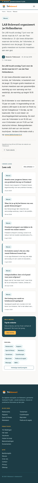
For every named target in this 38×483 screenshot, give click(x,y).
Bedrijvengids (6, 453)
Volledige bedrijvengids (19, 367)
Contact (4, 462)
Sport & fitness (9, 350)
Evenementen (6, 444)
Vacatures (5, 435)
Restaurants (9, 346)
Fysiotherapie (20, 354)
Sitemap (4, 467)
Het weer (5, 433)
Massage (8, 362)
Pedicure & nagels (20, 358)
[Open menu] (34, 6)
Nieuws (9, 11)
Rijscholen (8, 358)
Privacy (4, 464)
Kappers (18, 346)
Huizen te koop (7, 438)
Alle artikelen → (29, 167)
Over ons (5, 459)
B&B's (16, 362)
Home (3, 11)
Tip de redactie (10, 150)
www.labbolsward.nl (13, 135)
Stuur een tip (10, 332)
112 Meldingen (7, 430)
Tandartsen (8, 354)
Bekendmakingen (8, 441)
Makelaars (21, 350)
